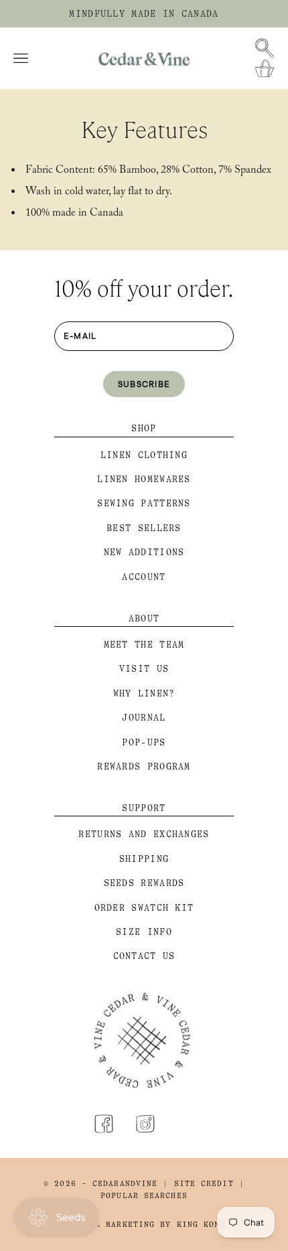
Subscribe (144, 383)
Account (143, 577)
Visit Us (144, 669)
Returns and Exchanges (143, 834)
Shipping (144, 859)
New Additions (144, 552)
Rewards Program (144, 766)
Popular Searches (144, 1195)
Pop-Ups (143, 742)
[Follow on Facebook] (104, 1124)
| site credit (198, 1183)
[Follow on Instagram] (145, 1124)
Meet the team (144, 645)
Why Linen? (144, 693)
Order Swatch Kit (144, 908)
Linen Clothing (144, 455)
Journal (143, 718)
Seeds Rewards (144, 883)
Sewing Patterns (144, 503)
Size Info (144, 932)
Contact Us (144, 956)
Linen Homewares (144, 479)
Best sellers (144, 528)
